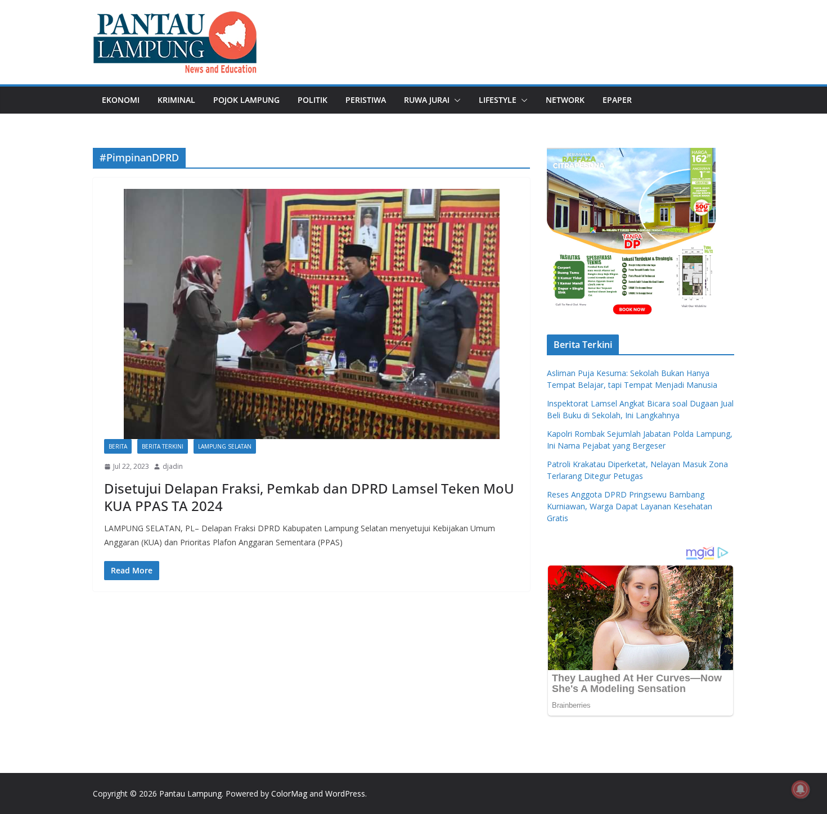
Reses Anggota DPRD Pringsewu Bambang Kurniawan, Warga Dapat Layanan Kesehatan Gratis (629, 506)
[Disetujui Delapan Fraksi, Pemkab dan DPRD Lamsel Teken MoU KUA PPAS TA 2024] (311, 314)
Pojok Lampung (246, 99)
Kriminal (176, 99)
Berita (118, 446)
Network (565, 99)
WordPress (345, 793)
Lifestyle (497, 99)
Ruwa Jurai (427, 99)
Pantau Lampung (190, 793)
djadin (173, 466)
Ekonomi (121, 99)
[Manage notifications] (801, 789)
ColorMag (289, 793)
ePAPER (617, 99)
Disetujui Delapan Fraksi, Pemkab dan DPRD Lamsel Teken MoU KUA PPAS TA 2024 (309, 497)
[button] (455, 100)
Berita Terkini (162, 446)
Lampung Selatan (224, 446)
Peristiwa (365, 99)
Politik (312, 99)
